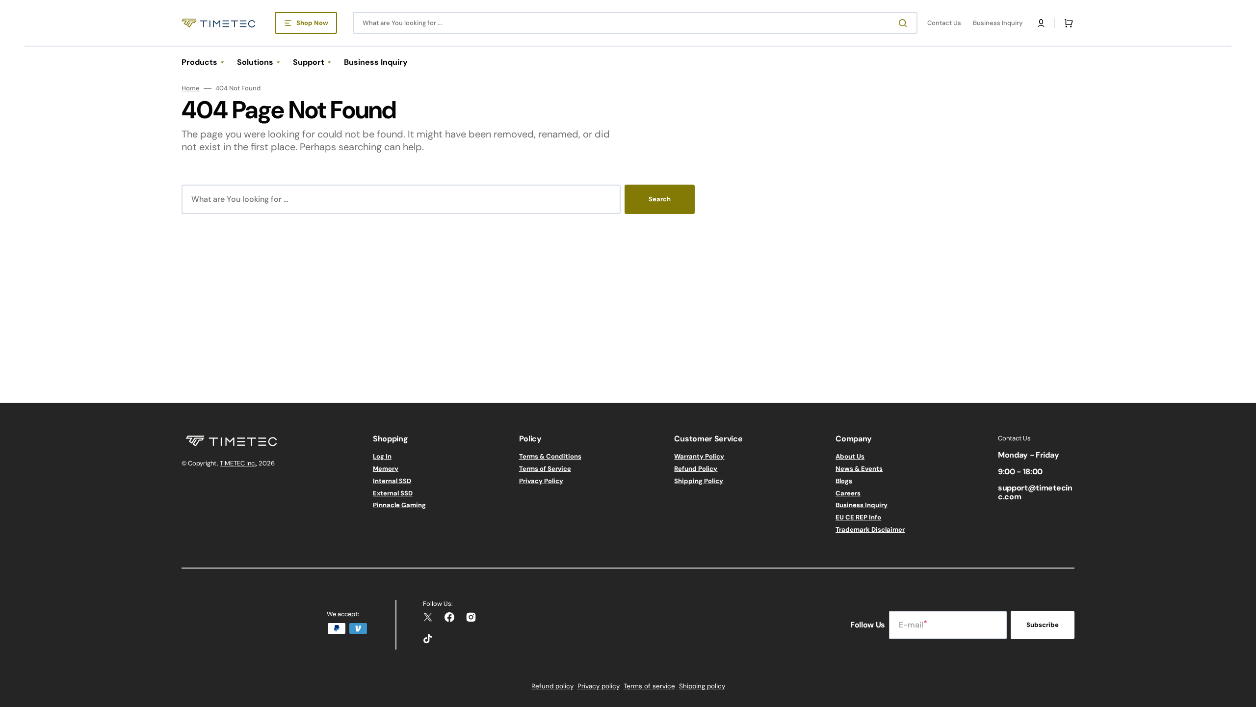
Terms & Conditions (550, 457)
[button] (1041, 23)
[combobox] (635, 23)
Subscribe (1042, 625)
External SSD (393, 493)
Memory (385, 468)
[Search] (904, 23)
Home (191, 88)
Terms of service (649, 686)
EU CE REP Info (858, 517)
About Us (850, 457)
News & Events (859, 468)
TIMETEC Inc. (238, 463)
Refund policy (552, 686)
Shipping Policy (698, 481)
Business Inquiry (862, 505)
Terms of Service (545, 468)
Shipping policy (702, 686)
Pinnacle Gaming (399, 505)
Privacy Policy (541, 481)
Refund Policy (695, 468)
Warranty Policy (699, 457)
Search (660, 199)
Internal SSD (392, 481)
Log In (382, 457)
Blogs (844, 481)
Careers (848, 493)
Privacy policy (598, 686)
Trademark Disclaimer (870, 529)
